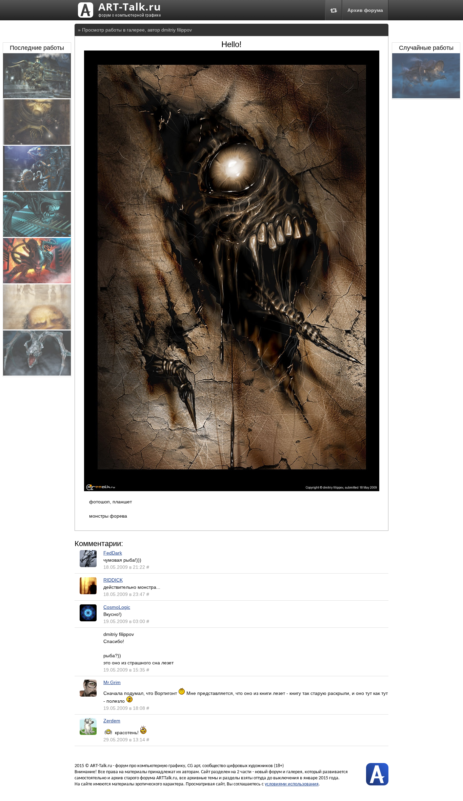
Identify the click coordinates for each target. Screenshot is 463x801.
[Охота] (37, 189)
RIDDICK (113, 580)
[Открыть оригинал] (231, 489)
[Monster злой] (37, 374)
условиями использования (292, 784)
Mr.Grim (112, 682)
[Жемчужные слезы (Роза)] (37, 143)
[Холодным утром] (426, 96)
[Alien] (37, 235)
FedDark (112, 553)
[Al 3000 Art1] (37, 281)
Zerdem (111, 720)
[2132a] (37, 328)
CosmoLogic (116, 607)
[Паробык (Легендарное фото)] (37, 96)
